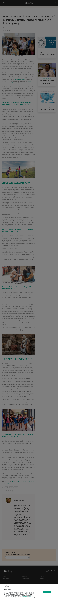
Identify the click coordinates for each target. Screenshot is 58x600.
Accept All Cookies (47, 592)
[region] (29, 592)
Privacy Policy (31, 596)
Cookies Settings (39, 592)
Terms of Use (24, 596)
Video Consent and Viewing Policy (11, 597)
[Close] (56, 592)
